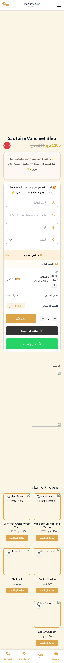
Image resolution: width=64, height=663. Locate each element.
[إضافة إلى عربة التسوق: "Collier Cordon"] (38, 553)
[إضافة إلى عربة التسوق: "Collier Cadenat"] (38, 605)
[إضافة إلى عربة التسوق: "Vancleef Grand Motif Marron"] (38, 498)
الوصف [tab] (57, 365)
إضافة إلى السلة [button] (47, 537)
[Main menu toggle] (59, 5)
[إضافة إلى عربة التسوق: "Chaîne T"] (8, 553)
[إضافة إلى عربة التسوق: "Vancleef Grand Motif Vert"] (8, 498)
